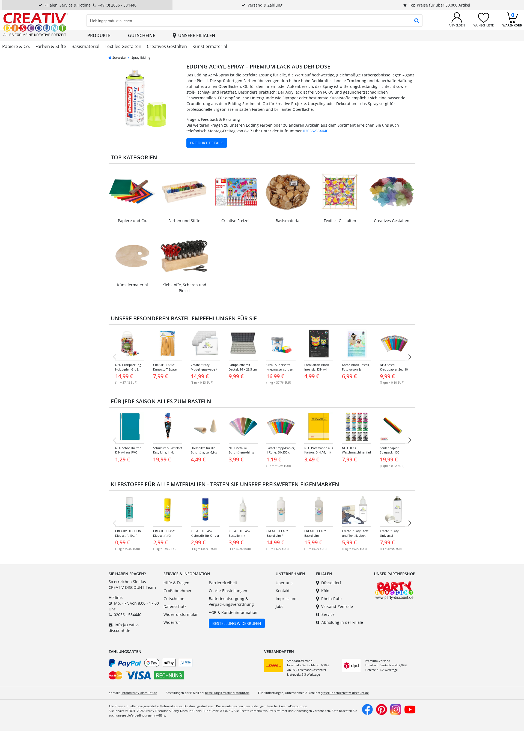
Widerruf (171, 622)
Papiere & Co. (16, 46)
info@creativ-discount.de (139, 693)
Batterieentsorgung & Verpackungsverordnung (231, 601)
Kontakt (283, 590)
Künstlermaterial (209, 46)
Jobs (279, 606)
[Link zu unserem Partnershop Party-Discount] (394, 589)
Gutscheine (141, 35)
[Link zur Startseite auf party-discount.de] (35, 24)
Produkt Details (207, 142)
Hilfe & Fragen (176, 582)
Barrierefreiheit (223, 582)
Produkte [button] (99, 35)
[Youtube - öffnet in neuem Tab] (409, 709)
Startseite (119, 57)
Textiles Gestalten (123, 46)
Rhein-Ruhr (331, 598)
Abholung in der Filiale (342, 622)
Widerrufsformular (180, 614)
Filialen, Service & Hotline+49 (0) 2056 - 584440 (90, 5)
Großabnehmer (177, 590)
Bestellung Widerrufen (236, 623)
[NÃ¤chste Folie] (409, 357)
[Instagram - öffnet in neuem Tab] (395, 709)
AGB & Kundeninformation (233, 612)
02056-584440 (315, 130)
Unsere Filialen (196, 35)
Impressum (286, 598)
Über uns (284, 582)
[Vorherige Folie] (114, 357)
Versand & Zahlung (265, 5)
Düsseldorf (331, 582)
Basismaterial (85, 46)
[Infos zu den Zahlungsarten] (184, 670)
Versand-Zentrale (337, 606)
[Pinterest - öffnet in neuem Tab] (381, 709)
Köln (325, 590)
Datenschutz (174, 606)
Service (328, 614)
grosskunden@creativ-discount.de (345, 693)
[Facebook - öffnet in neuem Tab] (367, 709)
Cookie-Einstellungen (228, 590)
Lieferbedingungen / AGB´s (146, 715)
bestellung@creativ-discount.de (227, 693)
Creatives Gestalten (167, 46)
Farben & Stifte (50, 46)
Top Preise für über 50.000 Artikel (439, 5)
